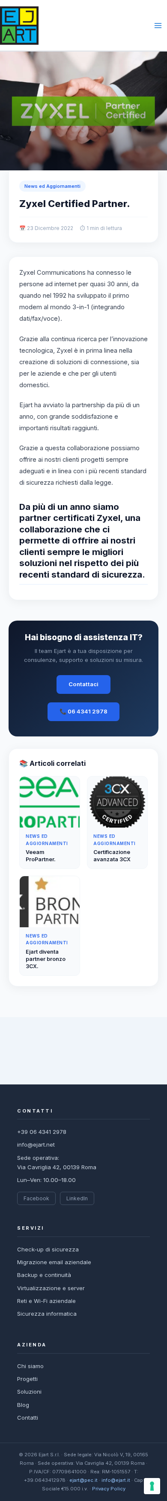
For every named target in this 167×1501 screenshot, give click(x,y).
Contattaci (83, 684)
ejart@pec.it (83, 1480)
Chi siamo (30, 1366)
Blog (23, 1404)
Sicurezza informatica (47, 1313)
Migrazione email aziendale (54, 1262)
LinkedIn (77, 1198)
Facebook (36, 1198)
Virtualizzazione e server (51, 1288)
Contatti (27, 1417)
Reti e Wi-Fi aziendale (46, 1300)
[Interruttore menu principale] (158, 26)
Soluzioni (29, 1391)
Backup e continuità (44, 1274)
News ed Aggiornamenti (52, 186)
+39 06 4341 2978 (41, 1131)
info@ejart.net (36, 1144)
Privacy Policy (108, 1489)
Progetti (27, 1378)
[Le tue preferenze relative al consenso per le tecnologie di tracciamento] (152, 1486)
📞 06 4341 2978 (83, 711)
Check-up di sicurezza (48, 1249)
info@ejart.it (115, 1480)
